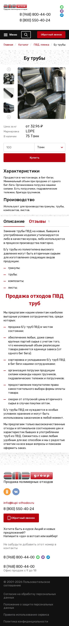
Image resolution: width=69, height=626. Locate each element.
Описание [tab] (14, 221)
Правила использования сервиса (26, 614)
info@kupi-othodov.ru (19, 503)
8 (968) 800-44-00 (35, 14)
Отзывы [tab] (37, 221)
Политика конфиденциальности (26, 621)
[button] (9, 69)
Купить (34, 157)
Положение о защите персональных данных (28, 606)
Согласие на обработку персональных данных (30, 595)
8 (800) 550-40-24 (35, 20)
